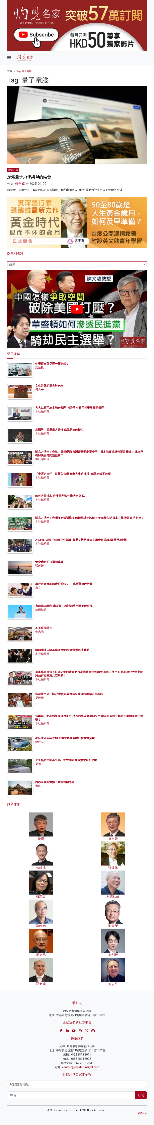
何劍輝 (20, 184)
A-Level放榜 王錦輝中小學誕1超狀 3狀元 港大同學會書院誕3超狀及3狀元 (81, 539)
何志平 (39, 389)
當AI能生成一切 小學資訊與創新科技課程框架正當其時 (69, 694)
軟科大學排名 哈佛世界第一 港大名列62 (60, 495)
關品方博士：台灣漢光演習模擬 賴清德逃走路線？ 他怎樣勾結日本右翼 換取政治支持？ (89, 517)
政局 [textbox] (12, 264)
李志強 (39, 631)
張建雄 (39, 565)
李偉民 (39, 741)
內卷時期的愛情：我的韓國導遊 (55, 782)
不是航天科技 (43, 627)
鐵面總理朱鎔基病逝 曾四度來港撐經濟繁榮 (62, 649)
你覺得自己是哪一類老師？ (52, 363)
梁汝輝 (39, 697)
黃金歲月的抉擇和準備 (49, 561)
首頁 (9, 71)
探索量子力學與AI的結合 (29, 176)
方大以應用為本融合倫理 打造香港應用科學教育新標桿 (69, 407)
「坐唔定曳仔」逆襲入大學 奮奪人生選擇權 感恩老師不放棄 (73, 473)
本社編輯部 (42, 411)
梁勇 (38, 763)
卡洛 (38, 785)
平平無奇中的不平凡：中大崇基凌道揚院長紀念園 (66, 760)
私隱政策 (142, 1113)
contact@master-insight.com (80, 1067)
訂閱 (141, 1095)
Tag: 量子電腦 (24, 71)
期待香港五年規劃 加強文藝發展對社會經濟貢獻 (65, 738)
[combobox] (77, 264)
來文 (38, 587)
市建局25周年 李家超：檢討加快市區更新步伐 (63, 605)
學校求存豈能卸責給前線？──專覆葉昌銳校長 (64, 583)
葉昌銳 (39, 367)
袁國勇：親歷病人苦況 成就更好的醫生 (59, 429)
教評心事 (13, 170)
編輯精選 (41, 609)
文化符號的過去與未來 (49, 385)
